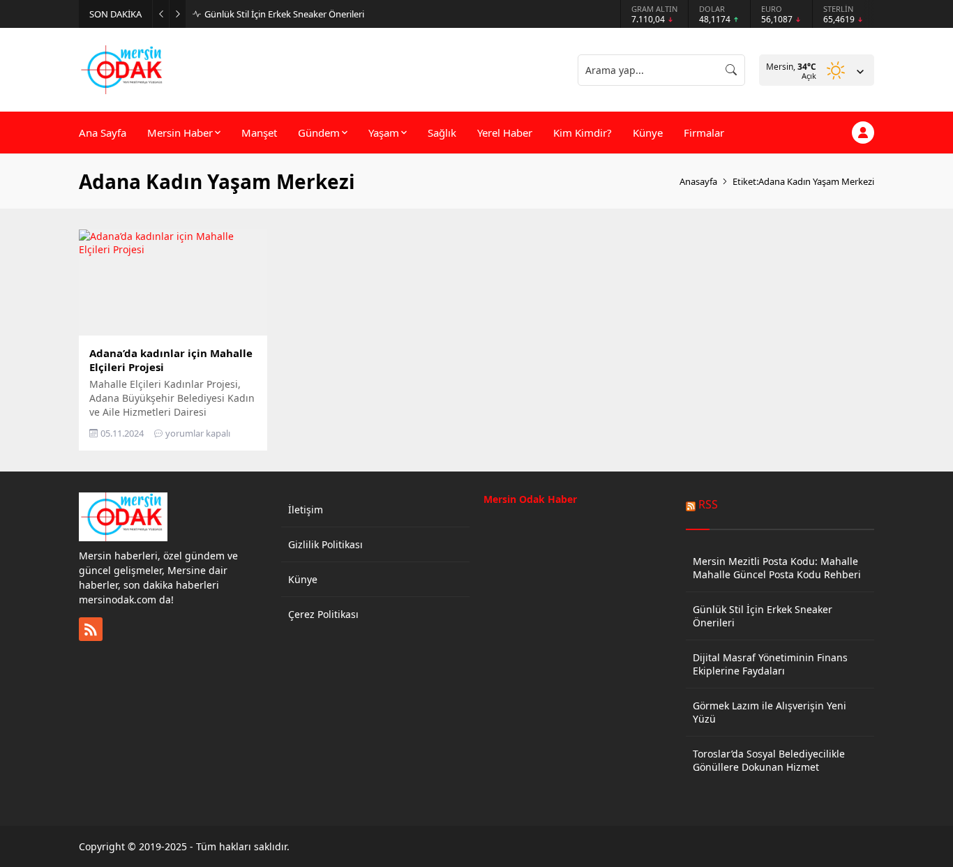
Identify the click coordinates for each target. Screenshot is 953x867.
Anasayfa (698, 181)
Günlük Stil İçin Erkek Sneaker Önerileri (284, 14)
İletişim (305, 509)
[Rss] (91, 629)
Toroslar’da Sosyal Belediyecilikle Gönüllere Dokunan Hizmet (769, 760)
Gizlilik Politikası (325, 544)
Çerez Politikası (323, 614)
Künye (302, 579)
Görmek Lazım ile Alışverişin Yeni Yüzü (769, 712)
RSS (708, 504)
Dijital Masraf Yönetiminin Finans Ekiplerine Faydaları (770, 664)
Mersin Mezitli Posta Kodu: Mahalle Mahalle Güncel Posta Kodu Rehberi (777, 568)
